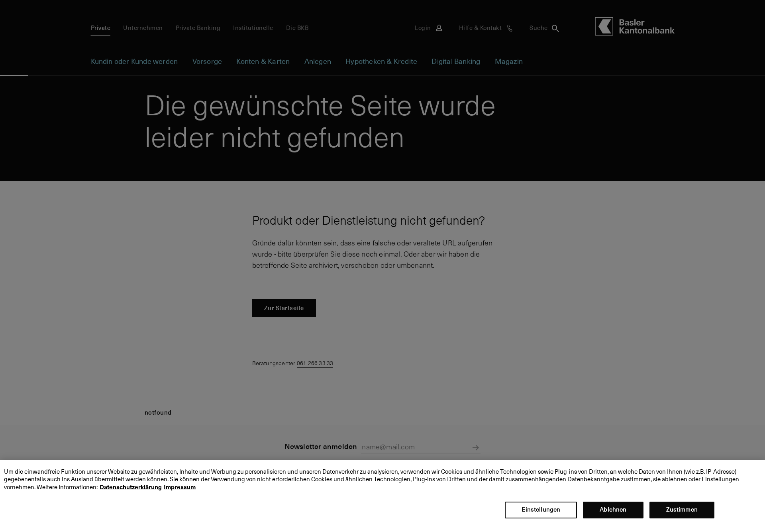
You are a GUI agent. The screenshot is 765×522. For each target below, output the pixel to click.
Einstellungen (541, 509)
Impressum (180, 487)
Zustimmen (682, 509)
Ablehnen (613, 509)
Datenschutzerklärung (131, 487)
